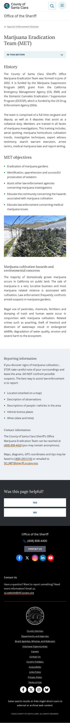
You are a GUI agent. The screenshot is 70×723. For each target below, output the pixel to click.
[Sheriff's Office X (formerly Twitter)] (27, 558)
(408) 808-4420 (13, 445)
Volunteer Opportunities (35, 646)
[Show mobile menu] (62, 5)
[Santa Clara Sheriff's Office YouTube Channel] (50, 558)
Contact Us (35, 548)
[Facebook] (23, 689)
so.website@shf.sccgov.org (19, 592)
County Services (35, 631)
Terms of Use (35, 682)
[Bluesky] (46, 689)
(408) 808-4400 (37, 541)
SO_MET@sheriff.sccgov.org (21, 463)
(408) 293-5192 (23, 459)
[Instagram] (39, 689)
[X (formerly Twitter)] (31, 689)
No (35, 512)
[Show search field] (52, 6)
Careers (35, 651)
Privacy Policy (35, 677)
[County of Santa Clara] (16, 5)
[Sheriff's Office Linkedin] (43, 558)
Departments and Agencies (35, 636)
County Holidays (35, 661)
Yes (35, 502)
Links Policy (35, 672)
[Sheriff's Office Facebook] (19, 558)
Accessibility (35, 667)
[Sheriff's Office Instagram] (35, 558)
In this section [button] (16, 54)
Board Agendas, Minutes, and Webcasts (35, 641)
